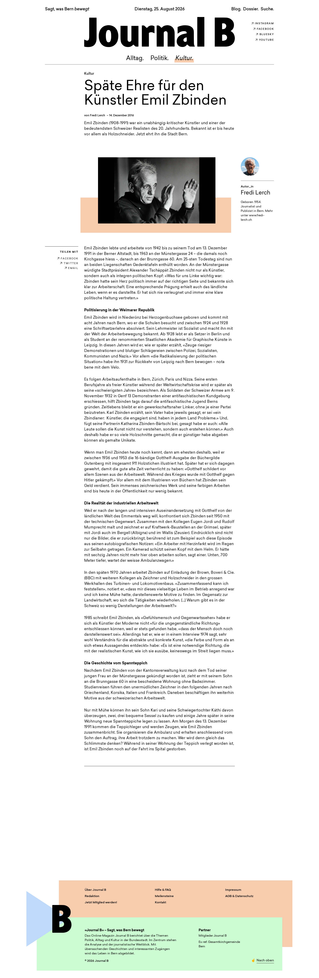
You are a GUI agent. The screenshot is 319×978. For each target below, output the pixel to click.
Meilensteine (164, 896)
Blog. (236, 9)
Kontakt (160, 902)
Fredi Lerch (97, 115)
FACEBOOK (69, 258)
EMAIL (73, 268)
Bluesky (267, 34)
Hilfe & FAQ (163, 890)
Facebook (265, 29)
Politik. (159, 59)
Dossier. (251, 9)
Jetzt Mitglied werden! (101, 902)
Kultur (89, 74)
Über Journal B (95, 890)
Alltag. (135, 59)
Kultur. (184, 59)
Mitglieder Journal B (213, 935)
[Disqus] (159, 820)
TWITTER (71, 263)
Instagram (264, 23)
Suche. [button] (267, 9)
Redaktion (92, 896)
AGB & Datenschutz (239, 896)
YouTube (266, 40)
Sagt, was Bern (67, 9)
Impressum (233, 890)
